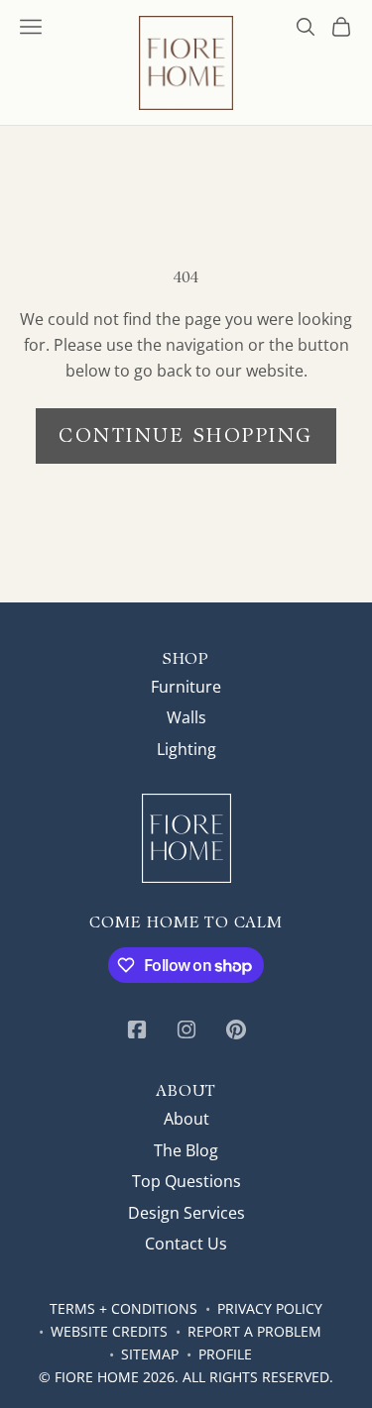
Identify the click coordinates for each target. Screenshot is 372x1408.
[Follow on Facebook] (137, 1029)
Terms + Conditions (123, 1308)
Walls (186, 717)
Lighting (186, 749)
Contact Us (186, 1243)
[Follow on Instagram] (186, 1029)
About (186, 1119)
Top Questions (186, 1181)
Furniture (186, 687)
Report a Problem (254, 1331)
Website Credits (109, 1331)
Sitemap (150, 1354)
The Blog (186, 1150)
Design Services (186, 1213)
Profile (225, 1354)
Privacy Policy (269, 1308)
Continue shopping (186, 435)
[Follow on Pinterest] (236, 1029)
